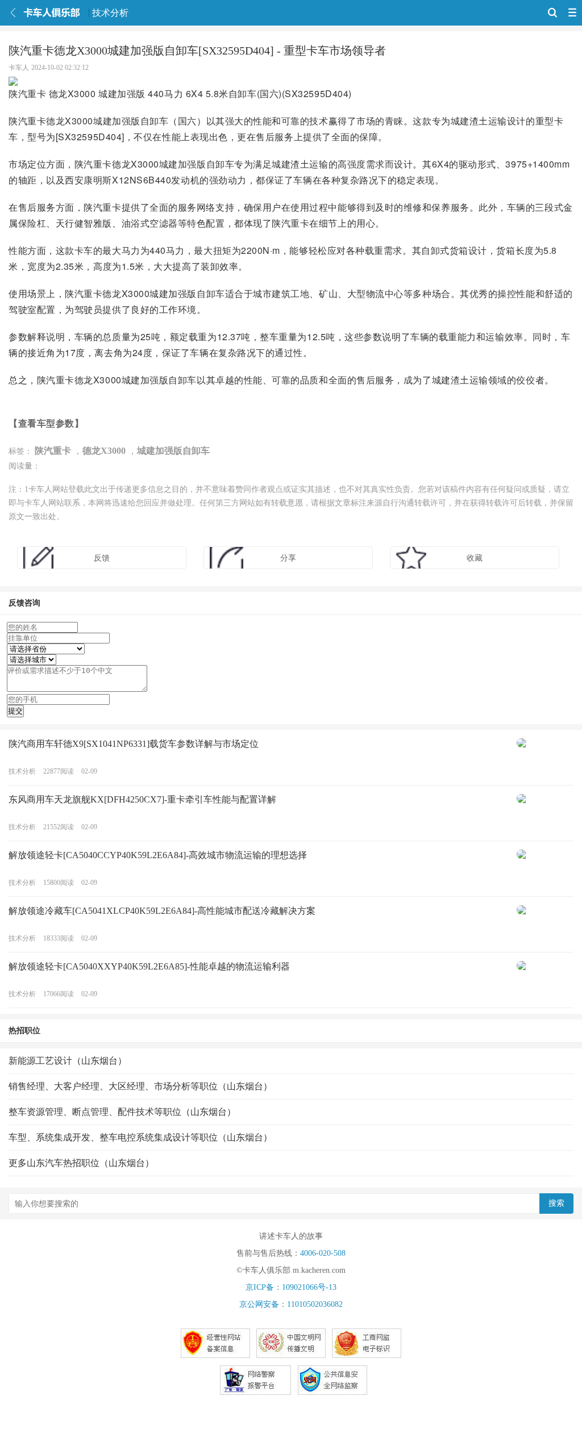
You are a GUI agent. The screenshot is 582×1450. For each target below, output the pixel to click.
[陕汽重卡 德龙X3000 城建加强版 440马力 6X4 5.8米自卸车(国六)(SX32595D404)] (291, 81)
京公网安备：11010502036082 (291, 1304)
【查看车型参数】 (46, 422)
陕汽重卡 (53, 451)
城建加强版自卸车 (173, 451)
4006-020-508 (323, 1253)
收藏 (475, 558)
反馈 (102, 558)
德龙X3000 (104, 451)
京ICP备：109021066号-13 (291, 1287)
